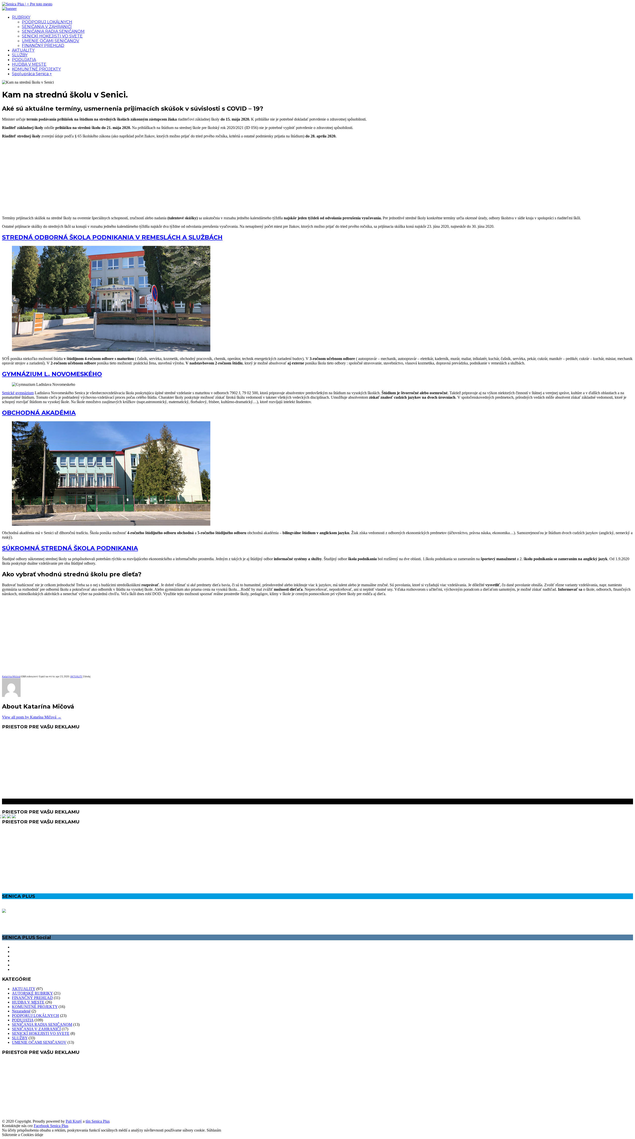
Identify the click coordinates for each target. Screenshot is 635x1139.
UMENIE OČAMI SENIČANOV (50, 40)
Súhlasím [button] (214, 1130)
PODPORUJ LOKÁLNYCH (47, 22)
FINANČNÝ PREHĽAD (43, 45)
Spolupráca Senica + (32, 73)
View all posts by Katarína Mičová (31, 717)
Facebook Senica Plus (51, 1126)
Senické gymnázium (18, 393)
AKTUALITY (23, 50)
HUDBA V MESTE (29, 64)
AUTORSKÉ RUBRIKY (32, 993)
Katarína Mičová (11, 676)
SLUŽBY (20, 55)
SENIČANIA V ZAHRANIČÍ (47, 26)
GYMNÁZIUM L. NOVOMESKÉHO (52, 374)
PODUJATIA (24, 59)
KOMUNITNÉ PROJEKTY (36, 69)
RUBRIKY (21, 17)
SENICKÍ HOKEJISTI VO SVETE (52, 36)
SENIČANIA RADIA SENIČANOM (53, 31)
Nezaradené (21, 1011)
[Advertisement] (317, 177)
